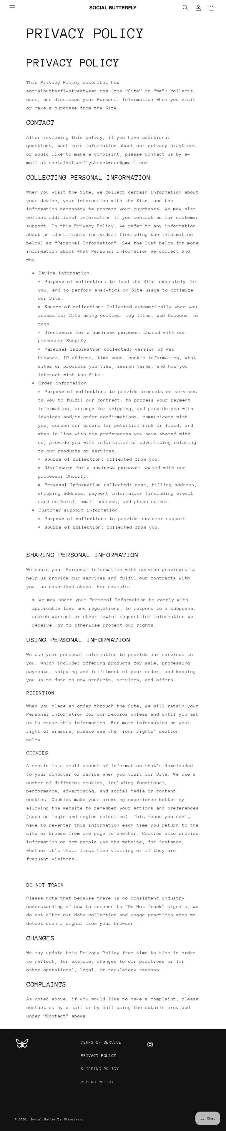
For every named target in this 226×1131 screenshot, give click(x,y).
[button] (12, 7)
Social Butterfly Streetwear (57, 1119)
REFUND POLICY (97, 1082)
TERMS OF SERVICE (101, 1042)
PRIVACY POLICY (98, 1055)
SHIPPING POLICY (100, 1069)
